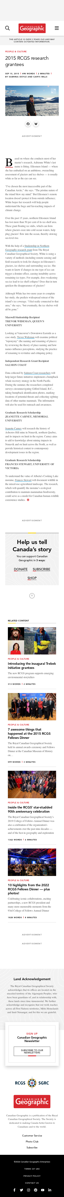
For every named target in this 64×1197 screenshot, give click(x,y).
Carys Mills (40, 77)
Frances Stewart (23, 480)
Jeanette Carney (13, 428)
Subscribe (41, 569)
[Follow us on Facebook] (14, 1190)
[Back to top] (32, 595)
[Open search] (7, 28)
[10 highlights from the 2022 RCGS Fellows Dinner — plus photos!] (32, 885)
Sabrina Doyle (18, 77)
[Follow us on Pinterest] (35, 1190)
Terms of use (32, 1168)
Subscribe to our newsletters (32, 1051)
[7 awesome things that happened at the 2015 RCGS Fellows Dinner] (32, 730)
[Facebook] (28, 124)
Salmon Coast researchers (37, 372)
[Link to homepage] (32, 28)
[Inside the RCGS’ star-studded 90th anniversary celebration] (32, 808)
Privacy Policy (31, 1176)
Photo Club (32, 1141)
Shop (32, 578)
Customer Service (32, 1135)
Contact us (32, 1182)
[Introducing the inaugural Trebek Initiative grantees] (32, 658)
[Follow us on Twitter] (21, 1190)
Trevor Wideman (25, 337)
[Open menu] (57, 28)
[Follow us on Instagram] (28, 1190)
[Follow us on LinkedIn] (49, 1190)
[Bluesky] (36, 124)
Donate (21, 569)
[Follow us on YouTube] (42, 1190)
